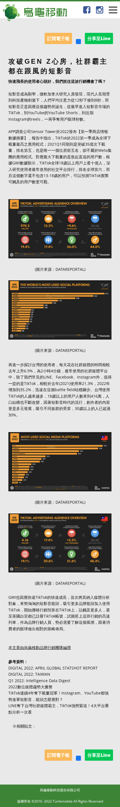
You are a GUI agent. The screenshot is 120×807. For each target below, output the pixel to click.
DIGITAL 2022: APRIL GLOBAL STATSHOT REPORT (53, 668)
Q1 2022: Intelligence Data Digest (39, 680)
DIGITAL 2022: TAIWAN (29, 674)
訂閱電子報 (58, 38)
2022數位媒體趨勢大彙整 (30, 686)
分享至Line (99, 38)
